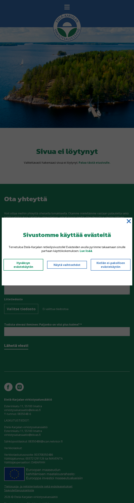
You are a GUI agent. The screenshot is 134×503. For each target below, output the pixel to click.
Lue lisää (86, 251)
